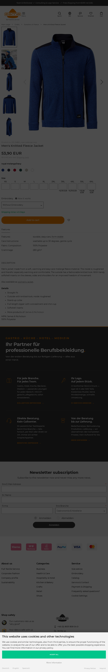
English (16, 668)
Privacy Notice (90, 668)
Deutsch (5, 668)
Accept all (54, 654)
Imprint (103, 668)
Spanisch (26, 668)
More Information (54, 662)
